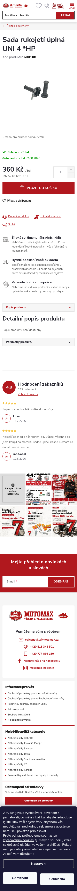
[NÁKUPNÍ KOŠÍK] (63, 5)
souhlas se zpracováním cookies (30, 837)
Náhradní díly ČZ (17, 764)
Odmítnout (20, 878)
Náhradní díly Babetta (20, 737)
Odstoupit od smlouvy (38, 800)
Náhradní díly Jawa (19, 753)
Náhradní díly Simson (20, 748)
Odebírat (61, 582)
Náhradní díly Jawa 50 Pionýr (24, 743)
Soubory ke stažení (19, 714)
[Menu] (71, 5)
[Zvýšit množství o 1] (71, 169)
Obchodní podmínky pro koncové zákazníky (32, 693)
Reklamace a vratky (19, 719)
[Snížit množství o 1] (71, 175)
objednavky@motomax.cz (42, 640)
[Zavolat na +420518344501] (46, 5)
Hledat (65, 15)
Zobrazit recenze (28, 394)
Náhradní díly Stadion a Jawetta (26, 759)
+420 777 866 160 (42, 654)
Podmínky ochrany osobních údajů (27, 703)
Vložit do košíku (42, 188)
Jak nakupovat (16, 709)
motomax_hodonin (42, 668)
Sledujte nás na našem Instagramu (13, 491)
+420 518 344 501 (42, 647)
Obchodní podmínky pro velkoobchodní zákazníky (36, 698)
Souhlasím (57, 879)
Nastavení (38, 863)
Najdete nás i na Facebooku (42, 661)
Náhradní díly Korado (20, 769)
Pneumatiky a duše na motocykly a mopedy (33, 775)
